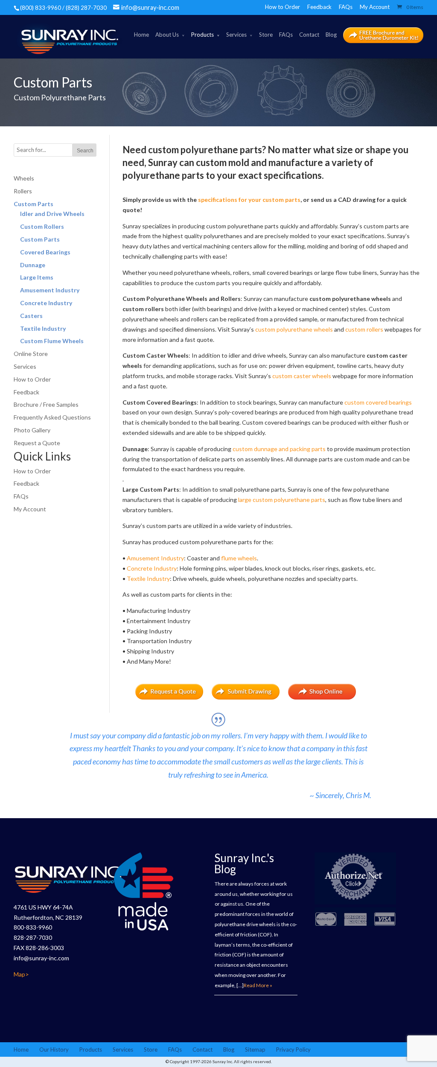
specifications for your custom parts (249, 199)
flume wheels (239, 558)
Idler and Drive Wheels (52, 213)
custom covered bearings (378, 402)
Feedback (319, 6)
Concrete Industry (152, 568)
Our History (54, 1049)
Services (236, 34)
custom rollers (364, 329)
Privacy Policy (293, 1049)
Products (202, 34)
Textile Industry (148, 578)
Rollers (23, 191)
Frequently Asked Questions (52, 417)
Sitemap (255, 1049)
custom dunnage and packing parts (279, 448)
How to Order (282, 6)
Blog (331, 34)
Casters (31, 315)
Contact (309, 34)
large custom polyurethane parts (281, 499)
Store (266, 34)
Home (141, 34)
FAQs (346, 6)
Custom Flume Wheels (52, 340)
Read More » (258, 985)
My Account (375, 6)
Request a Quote (37, 442)
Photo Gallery (32, 430)
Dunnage (32, 264)
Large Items (36, 277)
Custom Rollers (42, 226)
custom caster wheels (301, 375)
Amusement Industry (155, 558)
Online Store (31, 353)
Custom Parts (33, 203)
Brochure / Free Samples (46, 404)
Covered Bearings (45, 252)
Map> (21, 974)
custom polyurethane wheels (294, 329)
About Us (167, 34)
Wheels (24, 178)
